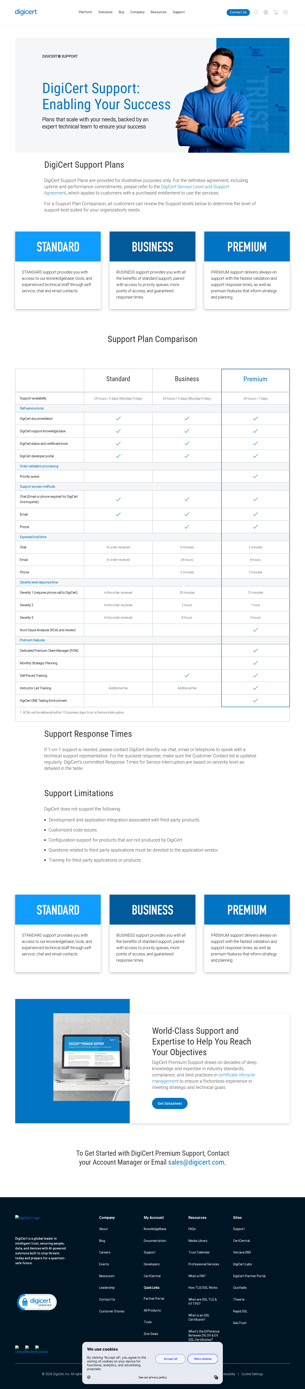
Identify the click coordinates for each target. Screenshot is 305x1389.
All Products (152, 1310)
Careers (104, 1252)
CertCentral (152, 1276)
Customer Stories (111, 1311)
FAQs (192, 1229)
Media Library (197, 1241)
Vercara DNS (242, 1252)
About (103, 1229)
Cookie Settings (252, 1374)
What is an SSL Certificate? (198, 1317)
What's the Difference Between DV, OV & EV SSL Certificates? (203, 1335)
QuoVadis (240, 1288)
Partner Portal (154, 1299)
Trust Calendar (199, 1252)
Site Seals (151, 1334)
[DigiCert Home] (26, 12)
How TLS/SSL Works (202, 1288)
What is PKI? (197, 1276)
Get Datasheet (170, 1103)
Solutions (105, 12)
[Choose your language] (265, 12)
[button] (36, 1302)
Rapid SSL (240, 1311)
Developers (152, 1264)
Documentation (155, 1241)
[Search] (256, 12)
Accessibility (226, 1374)
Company (137, 12)
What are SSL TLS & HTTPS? (202, 1301)
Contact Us (238, 12)
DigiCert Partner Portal (249, 1276)
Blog (102, 1241)
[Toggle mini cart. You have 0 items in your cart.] (275, 12)
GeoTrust (240, 1323)
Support (179, 12)
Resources (159, 12)
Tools (148, 1322)
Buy (121, 12)
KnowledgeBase (155, 1229)
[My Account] (285, 12)
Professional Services (203, 1264)
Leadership (107, 1288)
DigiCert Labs (242, 1264)
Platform (85, 12)
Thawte (238, 1299)
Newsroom (107, 1276)
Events (104, 1264)
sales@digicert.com (196, 1162)
